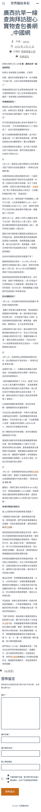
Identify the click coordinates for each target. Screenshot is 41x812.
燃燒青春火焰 (28, 51)
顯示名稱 (5, 734)
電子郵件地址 (7, 748)
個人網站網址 (6, 762)
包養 (8, 527)
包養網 (35, 186)
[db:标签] (9, 671)
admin (26, 41)
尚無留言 (24, 56)
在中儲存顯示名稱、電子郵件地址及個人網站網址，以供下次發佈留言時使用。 (22, 778)
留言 (3, 695)
